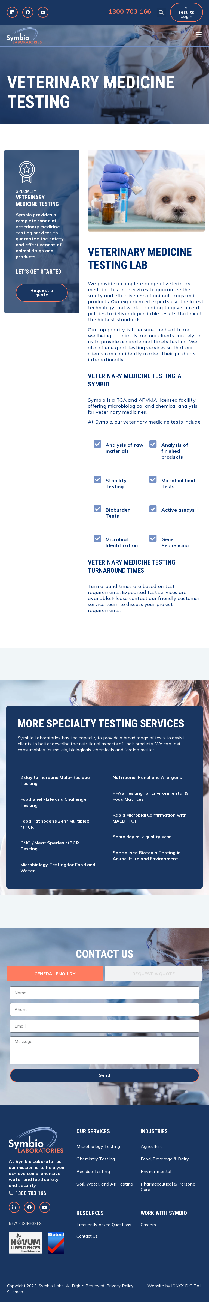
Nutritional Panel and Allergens (147, 777)
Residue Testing (93, 1171)
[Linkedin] (12, 12)
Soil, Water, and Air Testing (104, 1184)
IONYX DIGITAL (186, 1285)
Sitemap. (15, 1291)
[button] (161, 12)
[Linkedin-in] (14, 1207)
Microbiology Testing (98, 1146)
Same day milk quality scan (142, 836)
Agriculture (152, 1146)
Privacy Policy (119, 1285)
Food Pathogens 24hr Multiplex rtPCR (54, 824)
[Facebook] (27, 12)
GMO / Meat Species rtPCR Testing (49, 845)
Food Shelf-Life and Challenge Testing (53, 802)
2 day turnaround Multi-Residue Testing (55, 780)
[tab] (55, 973)
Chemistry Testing (95, 1159)
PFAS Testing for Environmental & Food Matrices (150, 796)
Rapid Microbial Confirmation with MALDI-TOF (150, 818)
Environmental (156, 1171)
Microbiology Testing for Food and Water (58, 867)
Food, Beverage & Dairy (165, 1159)
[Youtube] (43, 12)
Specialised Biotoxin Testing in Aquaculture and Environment (147, 855)
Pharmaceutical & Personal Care (169, 1186)
